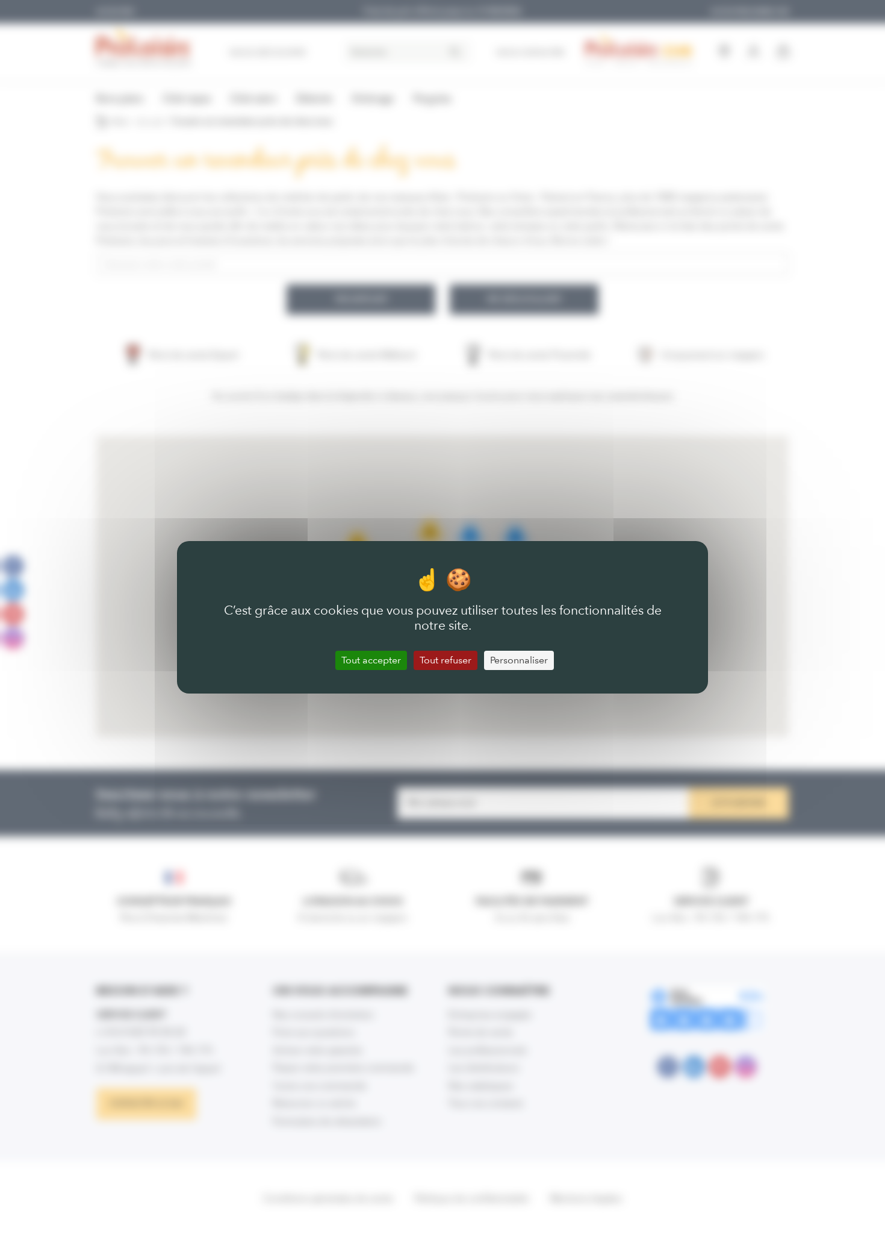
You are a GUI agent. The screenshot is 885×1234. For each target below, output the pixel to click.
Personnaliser (519, 660)
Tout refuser (445, 660)
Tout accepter (371, 660)
